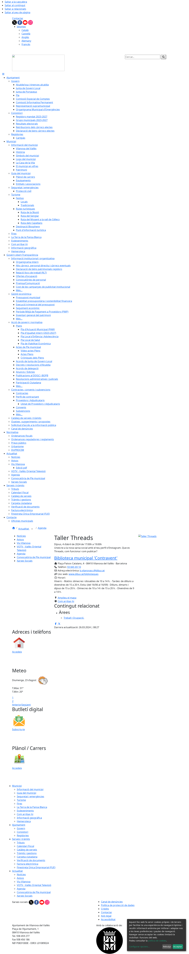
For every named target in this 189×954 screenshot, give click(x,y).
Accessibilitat (108, 919)
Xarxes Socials (24, 560)
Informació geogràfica (29, 817)
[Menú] (3, 74)
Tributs (21, 842)
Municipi (17, 785)
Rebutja (167, 946)
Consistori (22, 832)
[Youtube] (25, 22)
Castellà (26, 33)
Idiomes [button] (21, 26)
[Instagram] (30, 22)
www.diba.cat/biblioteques (83, 574)
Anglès (25, 37)
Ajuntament (18, 824)
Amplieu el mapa (67, 597)
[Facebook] (20, 22)
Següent (26, 704)
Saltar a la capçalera (16, 1)
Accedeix (17, 651)
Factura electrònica (27, 863)
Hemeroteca (24, 821)
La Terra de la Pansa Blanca (32, 807)
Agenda (42, 528)
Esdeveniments (25, 810)
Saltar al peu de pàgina (17, 12)
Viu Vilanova (23, 543)
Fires (19, 803)
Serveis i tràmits (21, 839)
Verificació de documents (31, 860)
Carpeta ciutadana (27, 856)
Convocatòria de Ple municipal (34, 557)
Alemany (26, 40)
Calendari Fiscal (25, 846)
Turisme (21, 800)
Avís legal (106, 916)
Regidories (23, 835)
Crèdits (105, 908)
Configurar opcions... (139, 946)
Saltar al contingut (15, 5)
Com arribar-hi (66, 601)
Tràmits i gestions (27, 853)
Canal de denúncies (112, 901)
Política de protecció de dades (118, 905)
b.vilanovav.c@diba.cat (92, 570)
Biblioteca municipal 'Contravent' (85, 558)
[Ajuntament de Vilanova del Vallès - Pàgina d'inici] (38, 62)
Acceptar (177, 946)
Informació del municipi (30, 789)
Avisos (20, 539)
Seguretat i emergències (30, 796)
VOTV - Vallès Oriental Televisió (34, 885)
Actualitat (24, 528)
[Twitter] (14, 22)
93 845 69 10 (74, 567)
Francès (26, 44)
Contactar (17, 18)
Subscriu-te (18, 729)
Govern (21, 828)
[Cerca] (163, 57)
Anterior (16, 704)
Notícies (21, 536)
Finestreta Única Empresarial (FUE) (36, 867)
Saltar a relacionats (15, 8)
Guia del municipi (26, 793)
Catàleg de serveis (27, 849)
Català (25, 30)
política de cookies (157, 940)
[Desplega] (32, 529)
